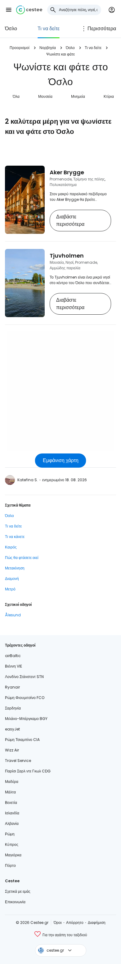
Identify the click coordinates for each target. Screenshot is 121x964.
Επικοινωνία (15, 901)
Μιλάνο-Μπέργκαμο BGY (26, 718)
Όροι (58, 922)
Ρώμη (10, 834)
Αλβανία (12, 823)
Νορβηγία (47, 47)
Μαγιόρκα (13, 855)
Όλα (16, 96)
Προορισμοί (19, 47)
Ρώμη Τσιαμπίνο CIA (22, 739)
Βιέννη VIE (13, 666)
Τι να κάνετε (15, 536)
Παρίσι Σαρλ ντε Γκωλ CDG (28, 771)
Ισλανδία (12, 813)
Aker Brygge (67, 172)
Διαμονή (12, 578)
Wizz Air (12, 750)
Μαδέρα (11, 781)
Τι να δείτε (49, 28)
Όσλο (11, 28)
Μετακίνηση (15, 568)
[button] (9, 10)
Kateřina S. (27, 479)
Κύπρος (11, 844)
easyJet (12, 729)
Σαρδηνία (13, 708)
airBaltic (13, 655)
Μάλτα (10, 792)
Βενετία (11, 802)
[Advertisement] (60, 391)
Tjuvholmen (67, 255)
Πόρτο (10, 865)
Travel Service (18, 760)
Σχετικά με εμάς (17, 891)
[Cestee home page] (29, 9)
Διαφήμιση (96, 922)
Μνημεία (78, 96)
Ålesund (13, 615)
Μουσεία (45, 96)
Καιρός (11, 547)
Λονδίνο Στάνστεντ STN (24, 676)
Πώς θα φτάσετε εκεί (21, 557)
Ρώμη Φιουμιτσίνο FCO (24, 697)
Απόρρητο (74, 922)
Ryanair (12, 687)
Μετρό (10, 589)
